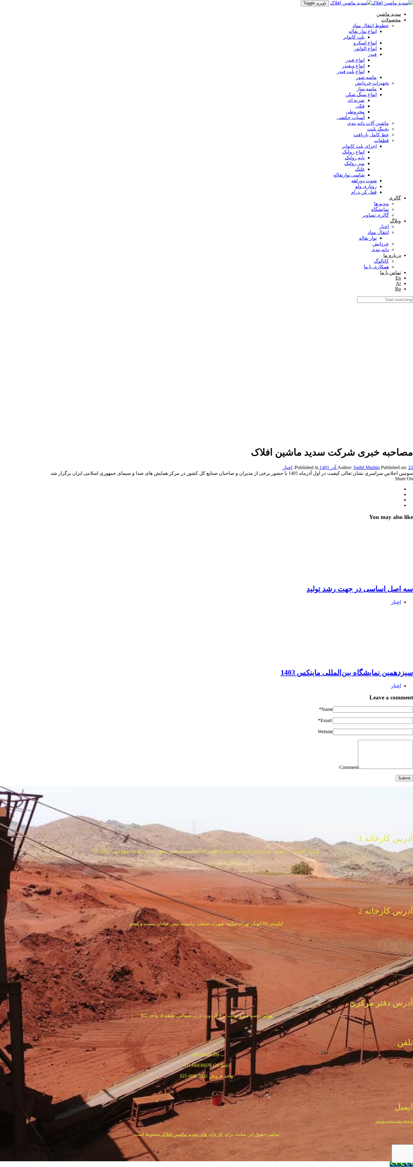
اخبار (287, 467)
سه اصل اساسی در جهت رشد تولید (360, 589)
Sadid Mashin (366, 467)
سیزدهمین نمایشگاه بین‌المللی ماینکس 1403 (347, 672)
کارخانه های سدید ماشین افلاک (191, 1134)
